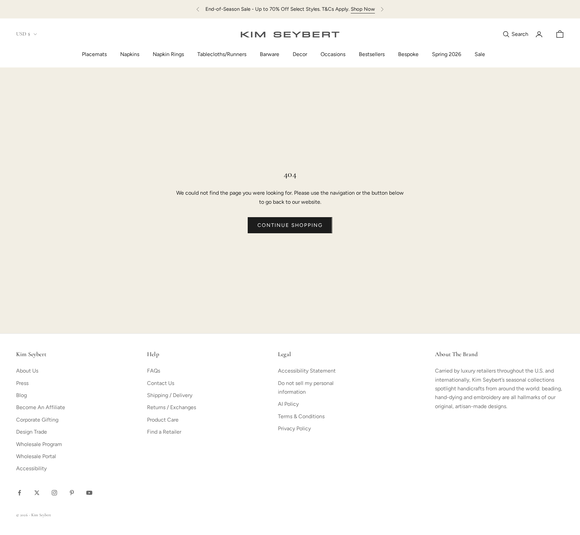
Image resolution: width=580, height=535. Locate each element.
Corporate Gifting (37, 420)
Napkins (129, 54)
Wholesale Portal (36, 456)
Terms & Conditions (301, 416)
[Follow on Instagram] (54, 492)
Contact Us (160, 383)
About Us (27, 371)
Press (22, 383)
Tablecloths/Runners (221, 54)
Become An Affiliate (40, 407)
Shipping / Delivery (169, 395)
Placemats (94, 54)
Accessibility (31, 468)
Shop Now (363, 9)
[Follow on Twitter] (37, 492)
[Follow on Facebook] (19, 492)
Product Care (163, 420)
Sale (480, 54)
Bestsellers (372, 54)
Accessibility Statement (307, 371)
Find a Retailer (164, 432)
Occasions (333, 54)
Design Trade (31, 432)
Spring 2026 (446, 54)
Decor (300, 54)
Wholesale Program (39, 444)
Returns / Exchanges (171, 407)
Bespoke (408, 54)
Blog (21, 395)
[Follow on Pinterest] (71, 492)
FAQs (153, 371)
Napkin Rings (168, 54)
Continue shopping (289, 225)
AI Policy (288, 404)
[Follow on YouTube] (89, 492)
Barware (269, 54)
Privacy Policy (294, 428)
